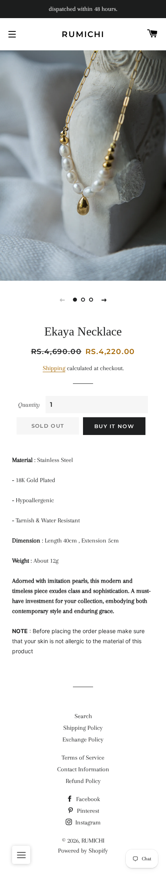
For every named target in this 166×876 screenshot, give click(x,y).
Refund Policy (83, 781)
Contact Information (83, 769)
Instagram (87, 822)
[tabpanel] (83, 164)
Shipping (54, 368)
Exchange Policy (83, 739)
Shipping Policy (83, 727)
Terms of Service (83, 757)
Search (83, 716)
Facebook (87, 799)
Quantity (29, 404)
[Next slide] (104, 300)
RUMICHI (83, 34)
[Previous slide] (62, 300)
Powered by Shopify (83, 850)
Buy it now (114, 426)
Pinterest (87, 810)
